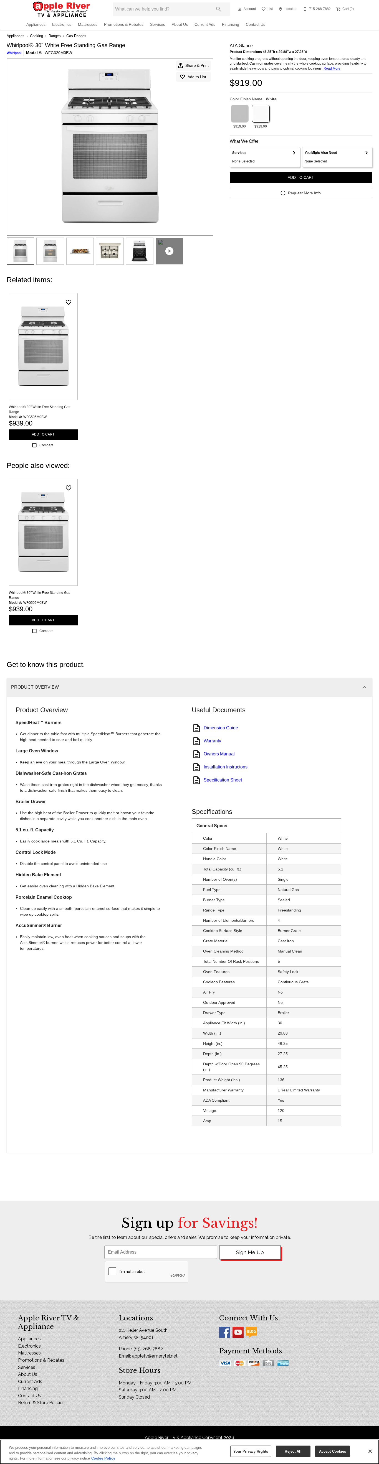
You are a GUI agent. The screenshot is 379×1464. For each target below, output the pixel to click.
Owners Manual (219, 754)
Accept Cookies (332, 1451)
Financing (230, 24)
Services (157, 24)
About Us (180, 24)
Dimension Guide (221, 727)
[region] (189, 1451)
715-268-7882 (148, 1348)
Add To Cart (301, 177)
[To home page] (61, 9)
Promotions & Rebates (123, 24)
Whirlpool (14, 53)
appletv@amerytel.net (155, 1356)
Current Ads (204, 24)
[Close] (370, 1451)
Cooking (36, 36)
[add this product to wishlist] (68, 302)
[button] (239, 9)
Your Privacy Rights (250, 1451)
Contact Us (255, 24)
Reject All (293, 1451)
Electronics (61, 24)
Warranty (212, 741)
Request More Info (304, 193)
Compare (46, 445)
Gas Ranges (76, 36)
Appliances (36, 24)
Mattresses (87, 24)
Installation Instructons (225, 767)
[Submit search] (219, 9)
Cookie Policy (103, 1458)
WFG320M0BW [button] (58, 52)
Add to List (197, 77)
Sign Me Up (250, 1252)
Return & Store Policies (41, 1402)
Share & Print (197, 65)
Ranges (55, 36)
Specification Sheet (223, 780)
